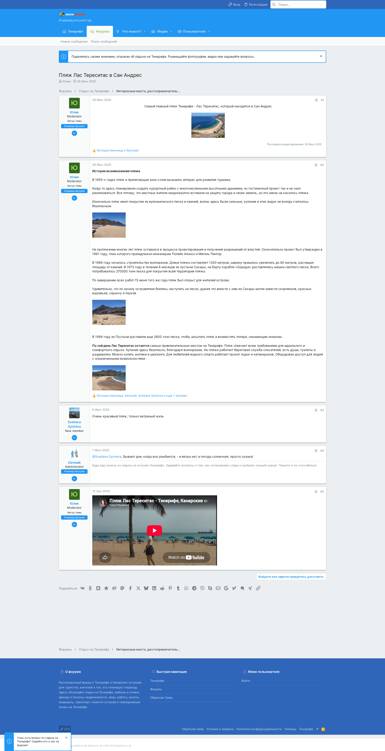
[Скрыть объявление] (320, 56)
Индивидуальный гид (75, 20)
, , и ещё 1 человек (142, 395)
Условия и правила (220, 729)
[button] (145, 31)
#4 (322, 450)
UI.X (66, 729)
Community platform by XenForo (95, 745)
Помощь (290, 729)
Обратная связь (161, 697)
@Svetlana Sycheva (106, 456)
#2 (322, 165)
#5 (322, 491)
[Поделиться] (316, 100)
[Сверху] (317, 729)
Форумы (156, 689)
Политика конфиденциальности (259, 729)
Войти (246, 680)
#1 (322, 100)
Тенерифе (157, 680)
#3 (322, 410)
